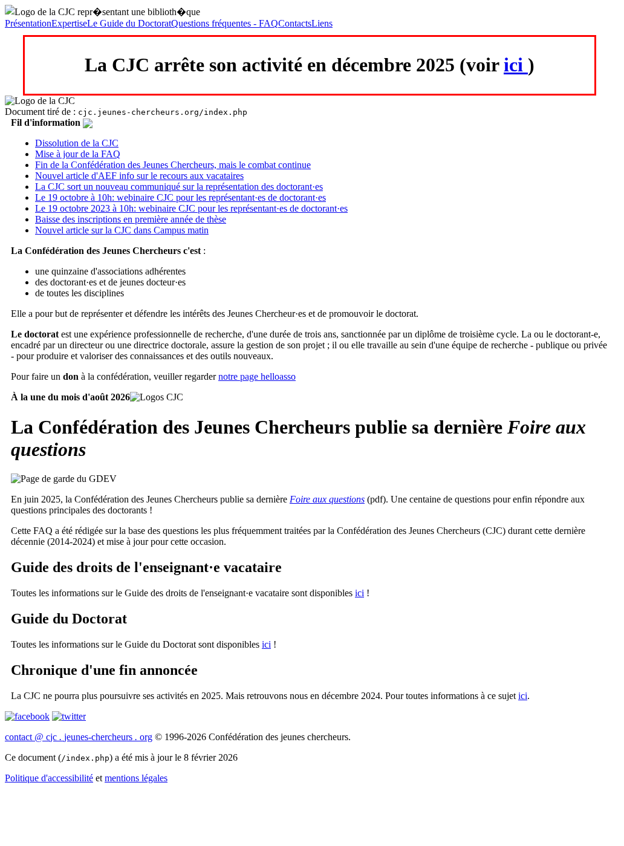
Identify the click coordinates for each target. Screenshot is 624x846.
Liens (322, 23)
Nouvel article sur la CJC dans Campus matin (122, 230)
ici (516, 65)
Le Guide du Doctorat (129, 23)
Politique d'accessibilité (49, 778)
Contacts (294, 23)
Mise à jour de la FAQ (77, 154)
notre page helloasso (257, 376)
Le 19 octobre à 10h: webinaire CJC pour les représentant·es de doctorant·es (180, 197)
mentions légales (136, 778)
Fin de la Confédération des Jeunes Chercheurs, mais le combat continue (173, 165)
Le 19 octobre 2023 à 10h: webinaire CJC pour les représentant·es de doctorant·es (191, 208)
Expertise (69, 23)
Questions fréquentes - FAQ (224, 23)
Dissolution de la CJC (77, 143)
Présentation (28, 23)
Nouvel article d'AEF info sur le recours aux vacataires (139, 176)
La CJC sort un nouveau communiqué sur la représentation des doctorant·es (179, 186)
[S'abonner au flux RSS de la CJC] (88, 122)
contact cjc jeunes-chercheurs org (78, 737)
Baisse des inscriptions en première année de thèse (130, 219)
